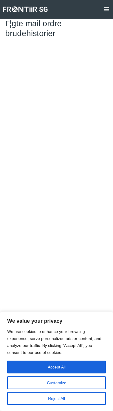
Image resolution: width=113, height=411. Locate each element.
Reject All (56, 398)
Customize (56, 382)
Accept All (56, 367)
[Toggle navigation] (106, 9)
